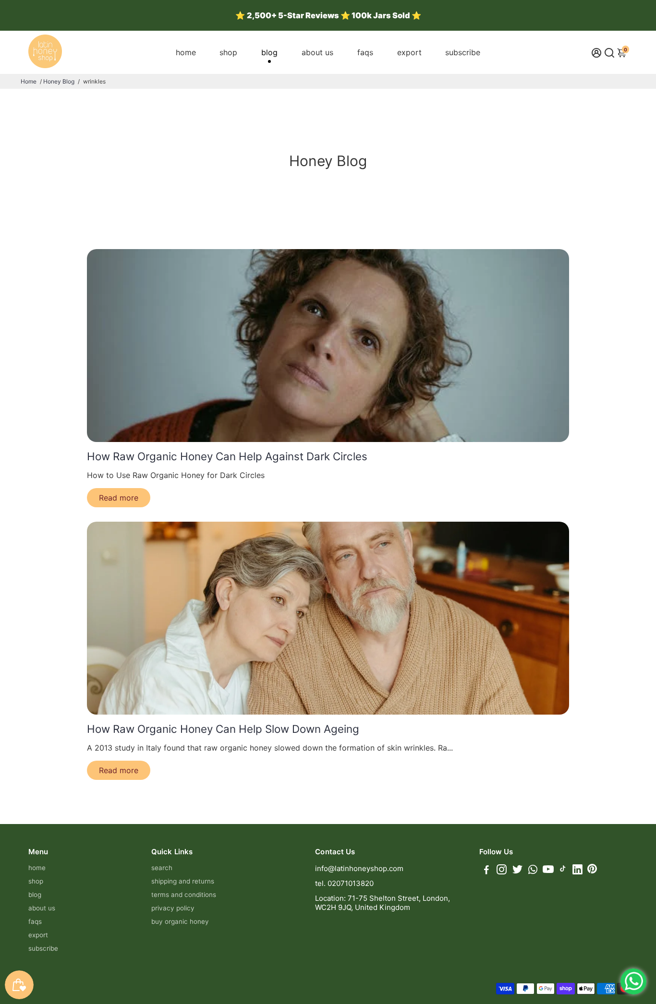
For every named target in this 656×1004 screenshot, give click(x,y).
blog (269, 52)
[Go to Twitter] (517, 870)
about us (317, 52)
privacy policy (172, 908)
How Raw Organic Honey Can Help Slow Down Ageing (223, 728)
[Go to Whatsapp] (532, 870)
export (409, 52)
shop (228, 52)
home (186, 52)
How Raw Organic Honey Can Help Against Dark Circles (227, 456)
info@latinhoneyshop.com (359, 868)
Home (28, 81)
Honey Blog (58, 81)
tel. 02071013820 (344, 883)
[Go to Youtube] (548, 870)
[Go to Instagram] (502, 870)
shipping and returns (182, 881)
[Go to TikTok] (563, 870)
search (161, 868)
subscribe (462, 52)
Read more (118, 497)
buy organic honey (180, 921)
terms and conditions (183, 894)
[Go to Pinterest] (592, 870)
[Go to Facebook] (486, 870)
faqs (365, 52)
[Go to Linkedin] (577, 870)
